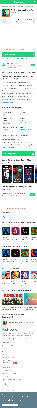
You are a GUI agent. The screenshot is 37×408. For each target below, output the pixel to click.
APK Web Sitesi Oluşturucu (9, 373)
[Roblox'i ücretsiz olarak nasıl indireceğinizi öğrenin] (12, 299)
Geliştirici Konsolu (7, 370)
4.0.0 (7, 114)
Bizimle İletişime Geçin (8, 390)
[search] (35, 2)
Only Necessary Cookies (27, 405)
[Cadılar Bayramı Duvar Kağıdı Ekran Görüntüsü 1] (18, 174)
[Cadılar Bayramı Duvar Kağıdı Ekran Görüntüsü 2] (29, 174)
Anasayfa (4, 6)
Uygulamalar (11, 6)
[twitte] (9, 345)
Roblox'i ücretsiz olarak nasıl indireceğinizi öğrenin (11, 308)
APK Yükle (5, 354)
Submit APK (5, 376)
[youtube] (12, 345)
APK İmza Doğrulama (8, 357)
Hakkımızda (5, 387)
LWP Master (15, 13)
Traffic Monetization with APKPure (11, 379)
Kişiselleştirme (20, 6)
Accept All (10, 405)
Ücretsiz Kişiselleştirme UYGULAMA (26, 122)
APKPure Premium (7, 363)
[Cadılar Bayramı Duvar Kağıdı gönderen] (7, 174)
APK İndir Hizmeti (7, 360)
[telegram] (3, 345)
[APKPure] (18, 2)
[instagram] (6, 345)
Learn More (16, 401)
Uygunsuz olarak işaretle (26, 129)
